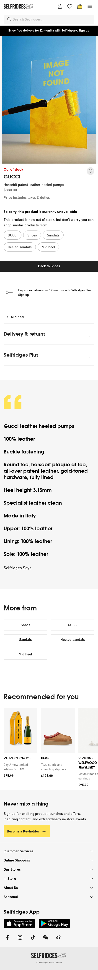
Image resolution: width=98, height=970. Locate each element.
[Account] (59, 6)
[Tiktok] (32, 940)
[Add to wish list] (90, 171)
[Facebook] (7, 940)
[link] (20, 766)
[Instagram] (20, 940)
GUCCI (12, 177)
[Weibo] (58, 940)
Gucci (11, 426)
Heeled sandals (72, 639)
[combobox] (53, 19)
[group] (49, 749)
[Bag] (79, 6)
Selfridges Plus (21, 355)
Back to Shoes (49, 266)
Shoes (25, 625)
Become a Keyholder (23, 831)
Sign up (84, 30)
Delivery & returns (25, 334)
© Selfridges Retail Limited (49, 962)
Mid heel (17, 317)
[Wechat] (45, 940)
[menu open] (89, 6)
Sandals (25, 639)
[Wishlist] (69, 6)
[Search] (9, 19)
